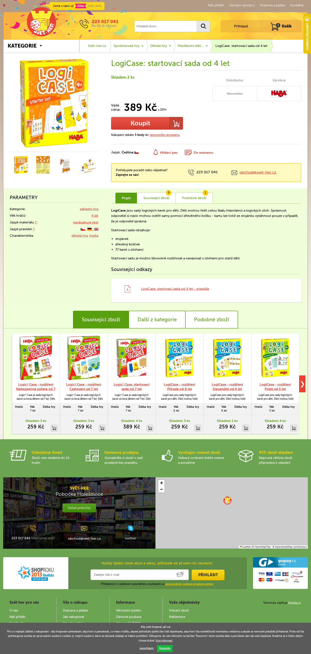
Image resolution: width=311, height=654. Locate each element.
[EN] (96, 229)
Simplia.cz (294, 602)
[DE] (89, 229)
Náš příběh (216, 5)
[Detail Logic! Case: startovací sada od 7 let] (131, 358)
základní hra (89, 209)
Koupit (140, 123)
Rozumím (165, 648)
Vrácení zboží (179, 610)
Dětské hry (158, 46)
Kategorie (22, 46)
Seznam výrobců (242, 5)
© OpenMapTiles (261, 547)
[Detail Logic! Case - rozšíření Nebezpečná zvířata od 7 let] (35, 358)
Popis (126, 198)
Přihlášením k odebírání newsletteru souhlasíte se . (157, 584)
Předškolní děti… (191, 46)
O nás (14, 610)
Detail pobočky (79, 508)
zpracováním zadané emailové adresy (189, 584)
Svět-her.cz (97, 46)
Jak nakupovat (73, 617)
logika (93, 236)
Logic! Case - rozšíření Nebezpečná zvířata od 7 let (35, 388)
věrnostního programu (164, 135)
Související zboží (101, 319)
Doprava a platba (272, 5)
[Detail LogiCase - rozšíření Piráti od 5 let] (275, 358)
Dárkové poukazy (129, 617)
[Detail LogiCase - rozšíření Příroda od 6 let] (179, 358)
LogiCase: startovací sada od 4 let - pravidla (175, 289)
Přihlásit (241, 26)
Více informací (164, 640)
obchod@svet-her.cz (257, 172)
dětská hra (80, 236)
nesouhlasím (146, 648)
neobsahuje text (85, 222)
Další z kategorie (157, 319)
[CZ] (83, 229)
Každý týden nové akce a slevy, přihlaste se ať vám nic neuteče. (157, 563)
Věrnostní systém (128, 610)
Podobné (194, 196)
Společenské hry (126, 46)
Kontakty (297, 5)
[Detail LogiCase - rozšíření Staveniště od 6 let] (227, 358)
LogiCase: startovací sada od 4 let (241, 46)
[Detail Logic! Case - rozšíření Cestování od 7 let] (83, 358)
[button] (227, 501)
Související (156, 196)
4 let (94, 215)
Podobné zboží (211, 319)
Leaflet (246, 547)
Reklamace (177, 617)
